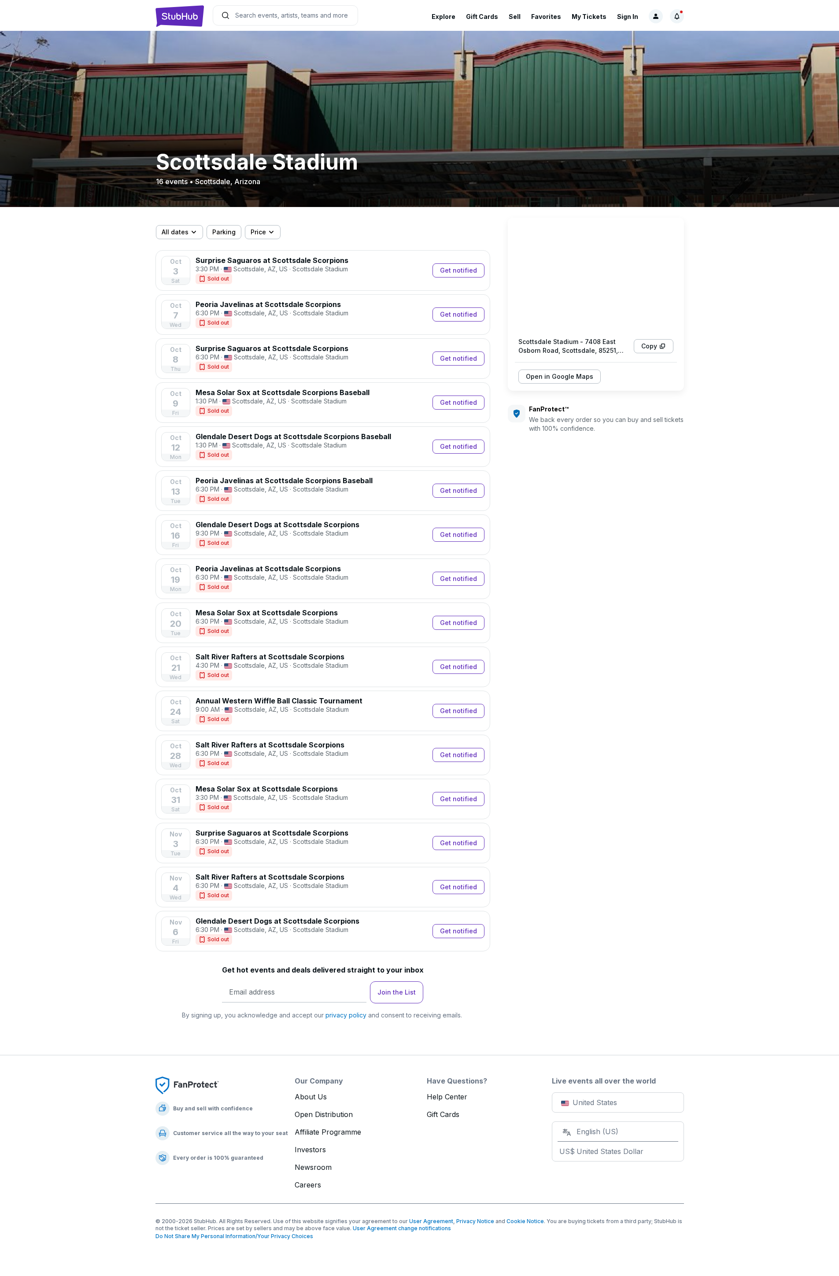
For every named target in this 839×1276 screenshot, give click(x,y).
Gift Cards (482, 16)
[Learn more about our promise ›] (187, 1084)
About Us (311, 1096)
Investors (310, 1149)
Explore (443, 16)
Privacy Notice (475, 1221)
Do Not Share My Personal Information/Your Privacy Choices (234, 1236)
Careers (308, 1184)
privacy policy (345, 1015)
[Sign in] (656, 16)
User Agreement (431, 1221)
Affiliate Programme (328, 1132)
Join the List (396, 992)
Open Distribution (324, 1114)
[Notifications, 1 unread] (677, 16)
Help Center (447, 1096)
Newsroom (313, 1167)
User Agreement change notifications (402, 1228)
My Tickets (589, 16)
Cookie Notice (525, 1221)
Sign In (627, 16)
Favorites (546, 16)
